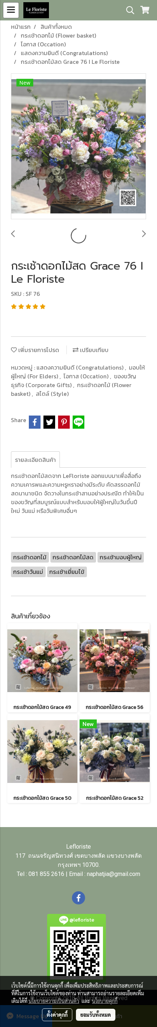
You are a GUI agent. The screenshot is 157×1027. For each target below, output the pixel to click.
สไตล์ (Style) (52, 393)
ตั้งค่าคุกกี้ (57, 1014)
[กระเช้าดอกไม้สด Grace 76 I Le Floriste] (78, 147)
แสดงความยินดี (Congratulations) (81, 367)
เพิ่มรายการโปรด (38, 349)
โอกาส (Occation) (87, 376)
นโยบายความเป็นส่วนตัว (53, 1000)
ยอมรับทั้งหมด (95, 1014)
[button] (127, 10)
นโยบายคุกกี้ (105, 1000)
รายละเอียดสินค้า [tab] (35, 459)
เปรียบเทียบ (93, 349)
